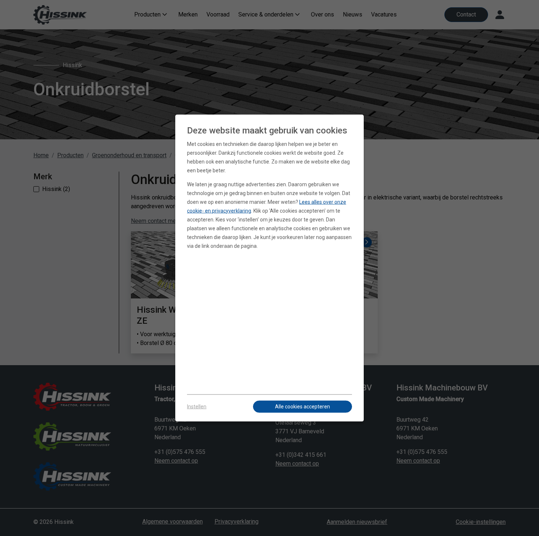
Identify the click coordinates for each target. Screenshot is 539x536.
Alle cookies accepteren (302, 407)
